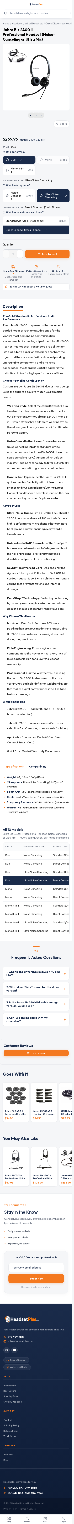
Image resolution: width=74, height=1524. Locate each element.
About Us (8, 1454)
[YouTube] (14, 1350)
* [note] (13, 274)
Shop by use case (12, 1401)
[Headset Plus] (36, 4)
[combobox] (36, 13)
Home (6, 23)
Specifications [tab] (15, 766)
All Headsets (10, 1385)
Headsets (17, 23)
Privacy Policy (10, 1508)
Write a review (36, 1053)
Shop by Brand (11, 1396)
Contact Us (9, 1420)
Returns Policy (10, 1430)
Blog (5, 1460)
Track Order (10, 1436)
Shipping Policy (11, 1425)
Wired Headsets (34, 23)
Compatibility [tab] (37, 766)
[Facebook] (6, 1350)
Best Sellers (9, 1390)
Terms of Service (28, 1508)
